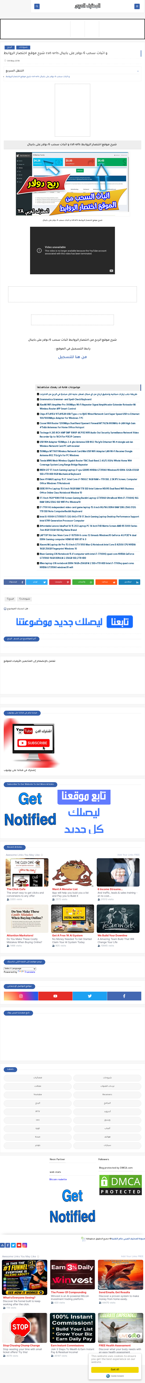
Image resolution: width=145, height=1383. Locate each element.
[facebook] (124, 996)
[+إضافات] (132, 1245)
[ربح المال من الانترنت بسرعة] (98, 1245)
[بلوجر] (120, 1245)
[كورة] (41, 1245)
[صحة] (47, 1245)
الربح (9, 47)
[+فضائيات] (64, 1245)
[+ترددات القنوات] (70, 1245)
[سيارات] (53, 1245)
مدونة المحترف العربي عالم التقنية (128, 1239)
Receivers (107, 1095)
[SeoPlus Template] (83, 1239)
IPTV (38, 1112)
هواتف (107, 1137)
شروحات (23, 47)
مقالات (37, 1086)
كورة (38, 1129)
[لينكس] (13, 1250)
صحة (37, 1137)
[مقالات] (19, 1250)
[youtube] (55, 996)
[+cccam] (87, 1245)
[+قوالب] (126, 1245)
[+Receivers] (92, 1245)
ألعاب (107, 1129)
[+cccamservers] (75, 1245)
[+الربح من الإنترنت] (115, 1245)
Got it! (115, 1369)
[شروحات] (25, 1250)
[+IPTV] (81, 1245)
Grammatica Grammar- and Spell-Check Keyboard (65, 400)
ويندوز (107, 1120)
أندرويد (107, 1112)
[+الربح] (109, 1245)
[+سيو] (2, 1250)
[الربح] (104, 1245)
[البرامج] (42, 1250)
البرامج (107, 1103)
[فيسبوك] (36, 1245)
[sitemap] (2, 1245)
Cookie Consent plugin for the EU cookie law (115, 1376)
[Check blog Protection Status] (120, 1195)
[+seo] (137, 1245)
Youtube (38, 1095)
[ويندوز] (8, 1250)
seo (38, 1120)
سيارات (107, 1145)
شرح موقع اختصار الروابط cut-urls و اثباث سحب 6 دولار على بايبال (38, 77)
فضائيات (37, 1078)
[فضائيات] (58, 1245)
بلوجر (37, 1145)
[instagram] (21, 996)
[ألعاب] (36, 1250)
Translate (29, 972)
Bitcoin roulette (58, 1179)
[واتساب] (30, 1245)
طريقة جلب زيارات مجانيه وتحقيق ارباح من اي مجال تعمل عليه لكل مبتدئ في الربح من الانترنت (88, 394)
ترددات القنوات (107, 1086)
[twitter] (90, 996)
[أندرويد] (30, 1250)
